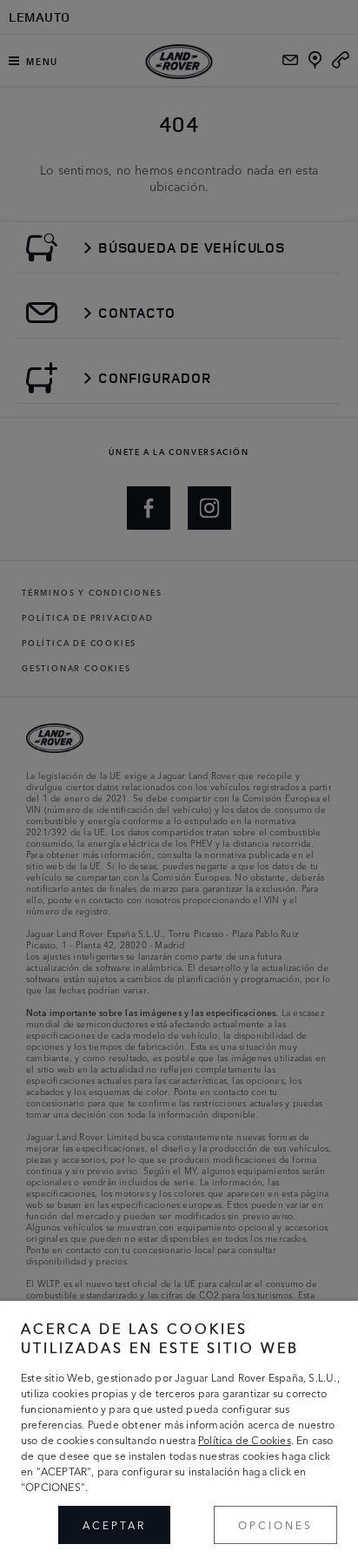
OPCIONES (275, 1524)
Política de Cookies (244, 1439)
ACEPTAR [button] (114, 1524)
